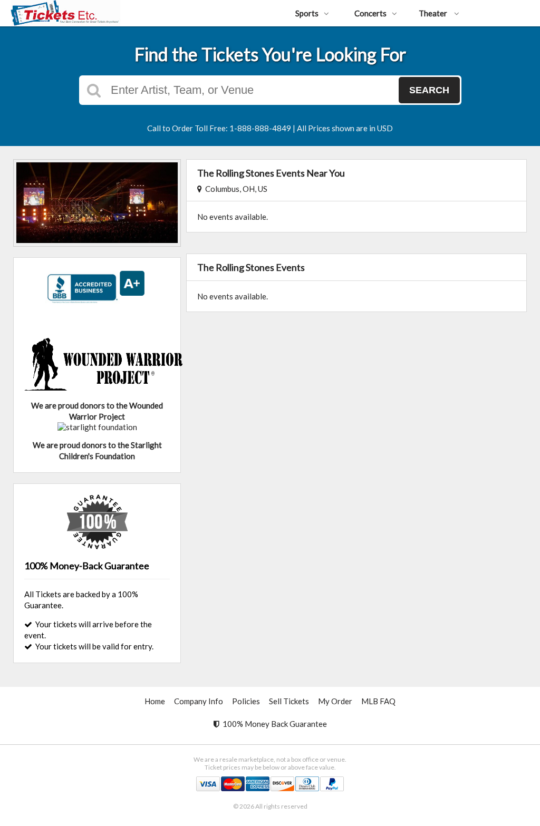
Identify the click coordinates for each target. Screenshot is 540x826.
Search (429, 90)
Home (154, 701)
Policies (246, 701)
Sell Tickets (289, 701)
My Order (335, 701)
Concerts (370, 13)
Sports (307, 13)
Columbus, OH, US (234, 188)
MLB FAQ (378, 701)
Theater (434, 13)
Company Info (198, 701)
